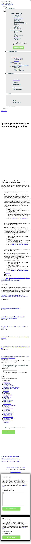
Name (4, 369)
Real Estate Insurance (8, 414)
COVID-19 (6, 392)
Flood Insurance (7, 397)
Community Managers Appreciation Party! (10, 308)
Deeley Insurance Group (12, 467)
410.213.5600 (4, 111)
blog (4, 280)
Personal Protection (7, 413)
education (18, 280)
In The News (6, 406)
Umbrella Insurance (7, 421)
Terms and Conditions (16, 472)
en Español (6, 396)
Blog (7, 278)
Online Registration (23, 218)
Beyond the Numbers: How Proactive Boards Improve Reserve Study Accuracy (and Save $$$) (15, 357)
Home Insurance (7, 402)
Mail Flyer (14, 218)
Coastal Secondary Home (9, 385)
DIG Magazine (6, 393)
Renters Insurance (7, 415)
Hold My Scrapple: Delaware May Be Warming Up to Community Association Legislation (13, 317)
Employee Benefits (7, 395)
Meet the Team (6, 410)
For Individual (6, 398)
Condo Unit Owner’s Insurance (10, 388)
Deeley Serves (6, 380)
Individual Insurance (8, 408)
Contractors (6, 391)
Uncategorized (6, 422)
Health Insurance (7, 401)
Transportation (6, 419)
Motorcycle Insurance (8, 411)
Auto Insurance (6, 382)
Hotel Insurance (7, 404)
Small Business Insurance (9, 418)
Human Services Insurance (9, 405)
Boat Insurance (6, 383)
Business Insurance (7, 384)
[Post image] (5, 306)
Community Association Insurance (16, 278)
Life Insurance (6, 409)
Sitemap (23, 467)
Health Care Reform (8, 400)
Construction (6, 389)
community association (10, 280)
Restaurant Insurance (8, 417)
